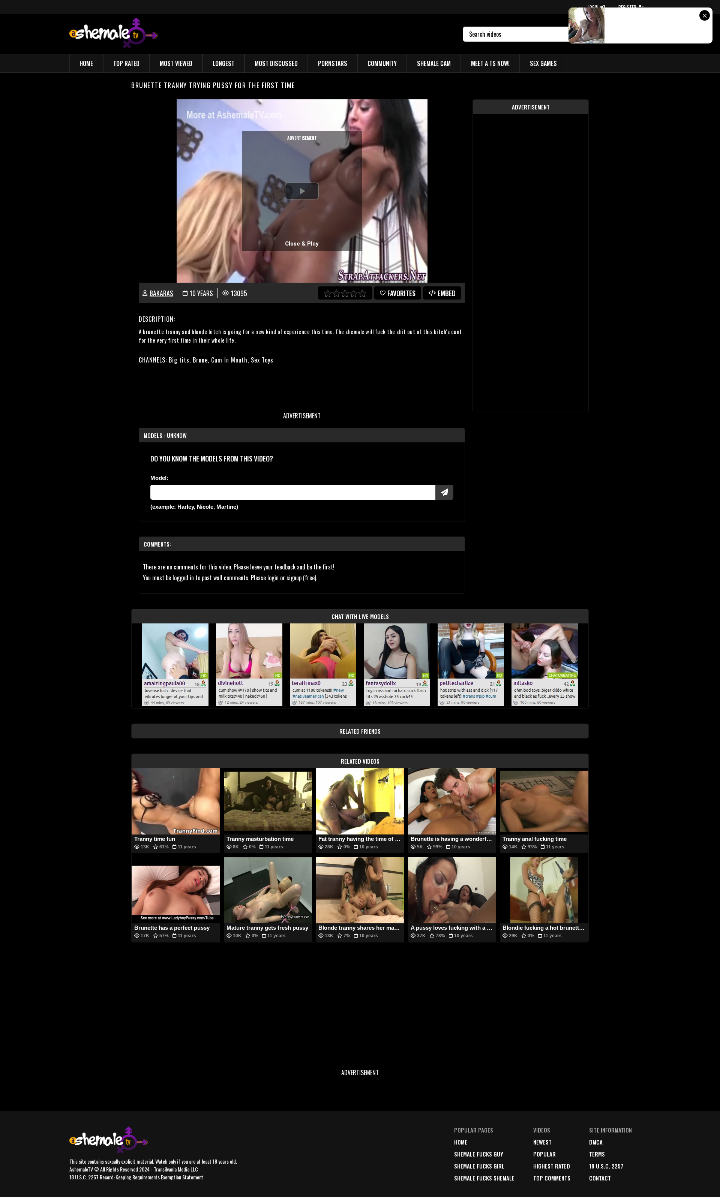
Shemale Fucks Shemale (484, 1178)
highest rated (551, 1166)
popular (544, 1154)
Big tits (179, 359)
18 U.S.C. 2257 (606, 1166)
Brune (200, 359)
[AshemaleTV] (113, 34)
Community (382, 63)
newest (542, 1142)
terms (597, 1154)
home (460, 1142)
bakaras (161, 293)
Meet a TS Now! (490, 63)
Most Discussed (276, 63)
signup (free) (301, 577)
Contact (600, 1178)
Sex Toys (262, 359)
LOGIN (593, 7)
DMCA (596, 1142)
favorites (401, 293)
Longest (223, 63)
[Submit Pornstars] (444, 492)
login (273, 577)
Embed (447, 293)
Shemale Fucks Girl (479, 1166)
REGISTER (627, 7)
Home (86, 63)
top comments (551, 1178)
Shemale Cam (434, 63)
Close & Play (302, 243)
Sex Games (543, 63)
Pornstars (332, 63)
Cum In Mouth (229, 359)
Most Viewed (176, 63)
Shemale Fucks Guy (478, 1154)
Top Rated (126, 63)
